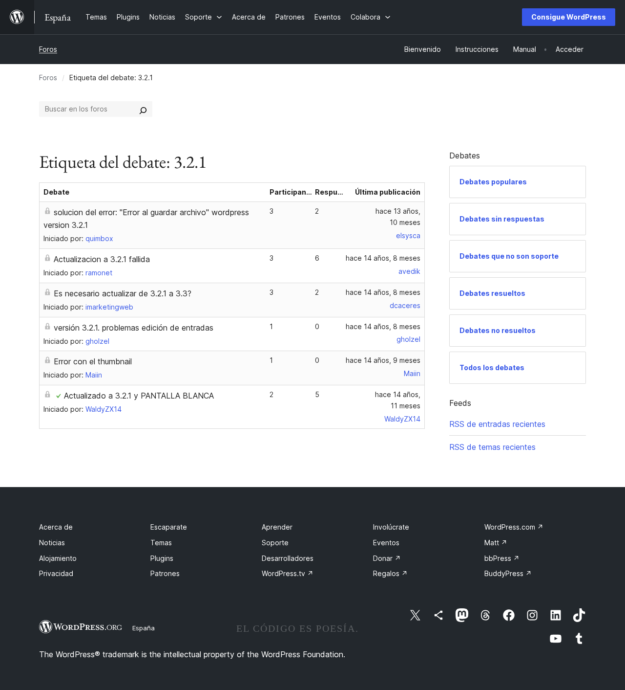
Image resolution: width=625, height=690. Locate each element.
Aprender (277, 527)
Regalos (390, 573)
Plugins (161, 558)
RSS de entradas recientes (497, 424)
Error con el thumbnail (93, 361)
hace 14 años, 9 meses (383, 360)
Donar (387, 558)
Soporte (275, 542)
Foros (48, 49)
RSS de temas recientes (492, 447)
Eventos (386, 542)
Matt (495, 542)
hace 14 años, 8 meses (383, 258)
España (143, 628)
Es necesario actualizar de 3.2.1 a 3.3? (122, 293)
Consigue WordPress (568, 17)
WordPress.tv (287, 573)
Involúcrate (391, 527)
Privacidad (56, 573)
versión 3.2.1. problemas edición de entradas (133, 328)
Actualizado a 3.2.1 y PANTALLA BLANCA (139, 396)
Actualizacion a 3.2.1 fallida (102, 259)
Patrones (165, 573)
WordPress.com (513, 527)
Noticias (52, 542)
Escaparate (168, 527)
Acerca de (56, 527)
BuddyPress (508, 573)
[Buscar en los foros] (143, 109)
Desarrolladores (287, 558)
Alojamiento (58, 558)
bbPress (502, 558)
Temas (161, 542)
